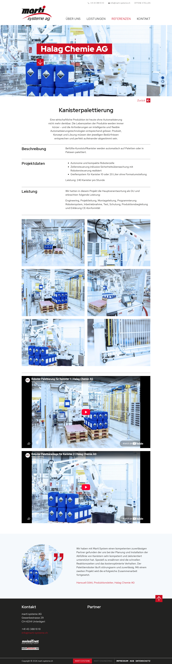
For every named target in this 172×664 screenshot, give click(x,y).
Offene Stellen (142, 3)
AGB (132, 661)
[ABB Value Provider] (140, 618)
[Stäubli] (118, 632)
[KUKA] (97, 632)
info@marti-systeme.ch (35, 632)
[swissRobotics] (31, 648)
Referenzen (121, 19)
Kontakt (143, 19)
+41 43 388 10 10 (31, 629)
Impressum (122, 661)
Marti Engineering (103, 661)
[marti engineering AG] (97, 618)
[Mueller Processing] (118, 618)
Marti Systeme (82, 661)
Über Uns (73, 19)
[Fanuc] (140, 632)
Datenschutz (143, 661)
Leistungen (96, 19)
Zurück (141, 100)
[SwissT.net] (31, 642)
